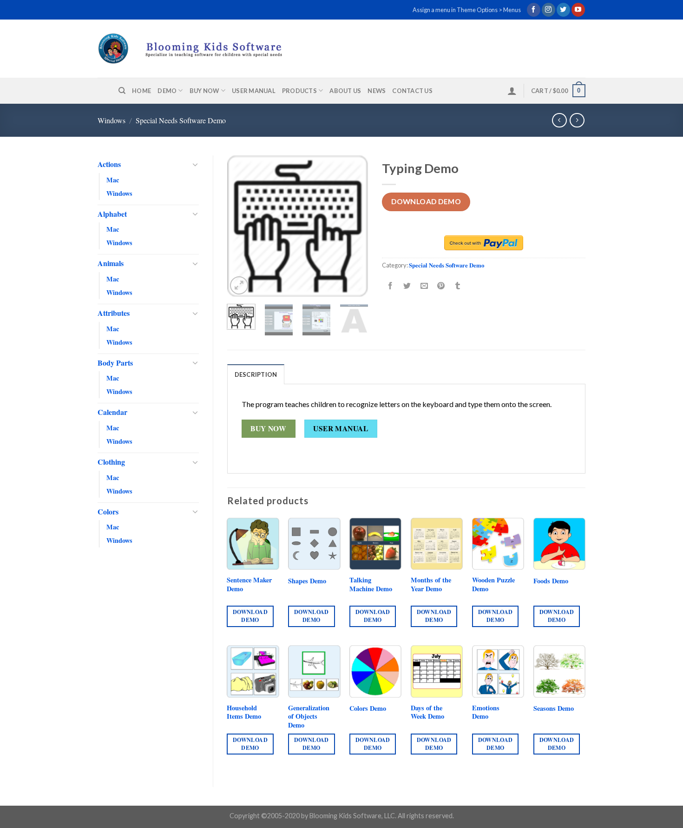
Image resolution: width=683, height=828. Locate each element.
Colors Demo (367, 708)
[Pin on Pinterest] (440, 286)
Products (299, 90)
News (377, 90)
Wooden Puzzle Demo (493, 584)
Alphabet (112, 213)
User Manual (254, 90)
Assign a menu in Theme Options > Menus (467, 9)
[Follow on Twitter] (563, 10)
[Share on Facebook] (390, 286)
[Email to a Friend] (424, 286)
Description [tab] (256, 374)
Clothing (111, 461)
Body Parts (115, 362)
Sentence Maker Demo (249, 584)
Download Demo (426, 201)
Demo (167, 90)
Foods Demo (550, 581)
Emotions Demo (485, 712)
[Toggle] (195, 164)
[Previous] (241, 226)
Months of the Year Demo (431, 584)
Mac (112, 180)
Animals (111, 263)
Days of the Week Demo (427, 712)
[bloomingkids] (208, 48)
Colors (108, 511)
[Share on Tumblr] (458, 286)
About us (345, 90)
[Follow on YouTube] (578, 10)
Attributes (114, 312)
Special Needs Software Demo (181, 120)
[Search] (121, 91)
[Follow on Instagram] (548, 10)
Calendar (112, 412)
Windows (111, 120)
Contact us (412, 90)
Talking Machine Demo (370, 584)
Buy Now (204, 90)
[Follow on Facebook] (533, 10)
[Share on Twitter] (407, 286)
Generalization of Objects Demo (308, 717)
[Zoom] (239, 285)
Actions (109, 164)
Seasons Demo (553, 708)
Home (141, 90)
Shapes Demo (307, 581)
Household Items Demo (244, 712)
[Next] (353, 226)
